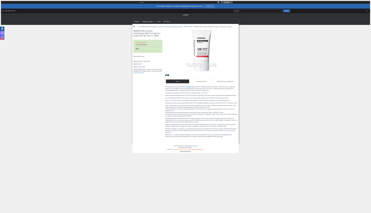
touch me (209, 6)
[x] (168, 75)
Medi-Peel (191, 87)
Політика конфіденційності (196, 149)
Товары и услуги (147, 21)
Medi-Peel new (188, 26)
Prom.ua (195, 146)
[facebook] (166, 75)
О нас (159, 21)
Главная (136, 21)
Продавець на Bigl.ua (185, 147)
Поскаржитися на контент (180, 149)
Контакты (166, 21)
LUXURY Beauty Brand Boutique (147, 26)
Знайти (286, 11)
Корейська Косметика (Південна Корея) (170, 26)
